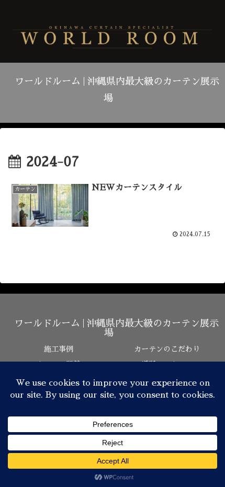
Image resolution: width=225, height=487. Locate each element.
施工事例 (58, 349)
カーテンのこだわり (167, 349)
